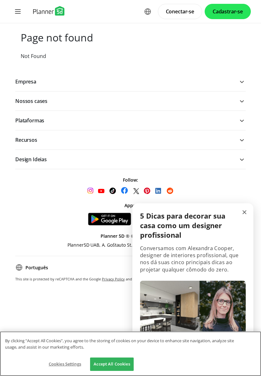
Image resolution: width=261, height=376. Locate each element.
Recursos (26, 139)
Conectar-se (180, 11)
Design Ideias (31, 159)
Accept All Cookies (112, 364)
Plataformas (29, 120)
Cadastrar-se (228, 11)
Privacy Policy (113, 279)
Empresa (25, 81)
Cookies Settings (65, 364)
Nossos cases (31, 101)
